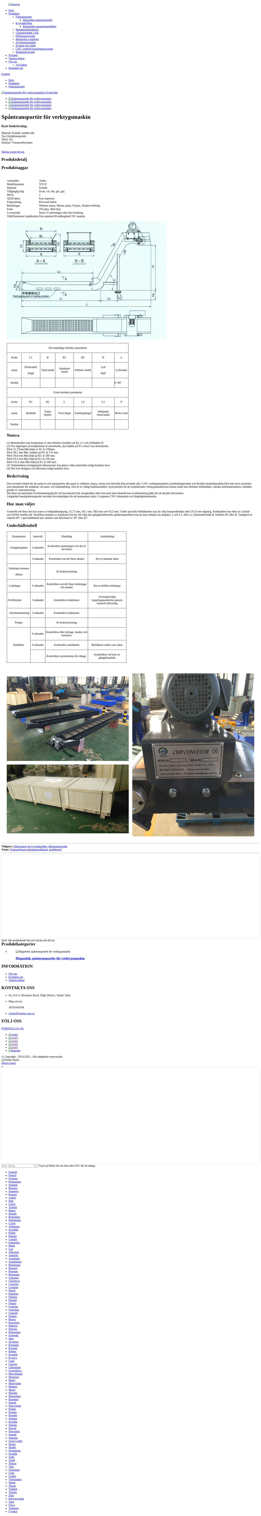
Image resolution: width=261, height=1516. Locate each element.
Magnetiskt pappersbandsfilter (39, 26)
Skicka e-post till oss (12, 151)
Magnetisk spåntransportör (37, 20)
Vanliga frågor (17, 58)
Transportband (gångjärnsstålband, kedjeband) (36, 849)
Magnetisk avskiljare (27, 39)
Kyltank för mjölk (26, 45)
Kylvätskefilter (24, 23)
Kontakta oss (16, 68)
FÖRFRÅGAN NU (12, 1028)
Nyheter (13, 55)
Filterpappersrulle (25, 36)
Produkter (14, 13)
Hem (11, 10)
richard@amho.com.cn (22, 1013)
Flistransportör (24, 16)
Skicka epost (8, 1063)
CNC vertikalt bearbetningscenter (34, 48)
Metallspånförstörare (27, 29)
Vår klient (21, 64)
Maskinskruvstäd (25, 52)
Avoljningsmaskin (26, 42)
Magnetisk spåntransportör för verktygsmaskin (50, 958)
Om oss (13, 61)
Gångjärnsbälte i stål (27, 32)
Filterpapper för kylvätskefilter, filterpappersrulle (40, 846)
